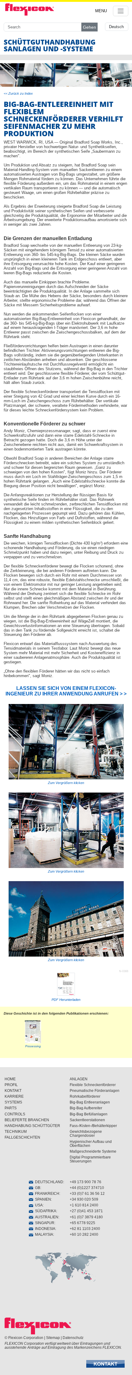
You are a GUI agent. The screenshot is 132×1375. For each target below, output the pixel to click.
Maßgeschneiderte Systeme (93, 1151)
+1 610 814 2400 (84, 1205)
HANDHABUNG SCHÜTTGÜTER (32, 1126)
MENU (101, 11)
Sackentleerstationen (87, 1120)
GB (36, 1188)
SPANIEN (42, 1199)
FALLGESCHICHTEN (22, 1137)
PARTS (11, 1108)
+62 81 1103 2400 (85, 1229)
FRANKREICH (46, 1193)
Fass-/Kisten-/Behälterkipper (93, 1126)
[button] (105, 1364)
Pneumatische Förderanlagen (94, 1091)
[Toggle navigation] (120, 11)
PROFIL (11, 1085)
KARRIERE (14, 1096)
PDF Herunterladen (66, 999)
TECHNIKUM (16, 1131)
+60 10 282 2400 (84, 1234)
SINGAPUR (43, 1223)
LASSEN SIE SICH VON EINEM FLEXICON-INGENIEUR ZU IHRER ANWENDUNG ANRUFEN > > (66, 691)
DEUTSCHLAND (48, 1182)
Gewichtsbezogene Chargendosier (86, 1133)
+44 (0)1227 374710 (87, 1188)
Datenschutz (73, 1338)
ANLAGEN (78, 1079)
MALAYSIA (43, 1234)
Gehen (89, 27)
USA (38, 1205)
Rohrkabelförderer (85, 1096)
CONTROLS (15, 1114)
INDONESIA (44, 1229)
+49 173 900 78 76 (85, 1182)
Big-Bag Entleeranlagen (90, 1102)
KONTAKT (13, 1091)
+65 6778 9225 (82, 1223)
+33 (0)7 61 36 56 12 (87, 1193)
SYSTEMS (13, 1102)
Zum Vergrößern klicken (66, 783)
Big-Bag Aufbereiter (86, 1108)
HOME (10, 1079)
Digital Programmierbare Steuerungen (90, 1159)
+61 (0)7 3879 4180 (86, 1217)
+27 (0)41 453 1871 (86, 1211)
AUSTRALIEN (45, 1217)
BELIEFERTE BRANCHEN (27, 1120)
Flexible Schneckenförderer (93, 1085)
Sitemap (53, 1338)
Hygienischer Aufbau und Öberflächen (91, 1144)
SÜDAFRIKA (44, 1211)
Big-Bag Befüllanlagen (88, 1114)
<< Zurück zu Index (18, 93)
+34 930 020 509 (84, 1199)
